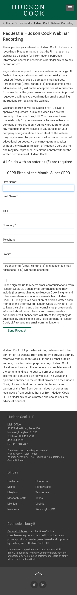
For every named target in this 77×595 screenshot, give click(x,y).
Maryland (13, 492)
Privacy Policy (14, 453)
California (13, 481)
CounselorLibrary (17, 531)
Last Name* (10, 196)
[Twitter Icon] (34, 584)
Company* (9, 225)
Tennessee (42, 492)
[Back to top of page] (38, 574)
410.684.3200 (15, 440)
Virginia (40, 503)
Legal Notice (30, 453)
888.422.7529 (27, 436)
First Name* (10, 182)
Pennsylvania (43, 486)
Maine (11, 486)
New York (13, 509)
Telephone (9, 239)
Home (10, 23)
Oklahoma (42, 481)
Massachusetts (17, 498)
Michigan (12, 503)
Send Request (17, 330)
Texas (39, 498)
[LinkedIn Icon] (43, 584)
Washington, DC (45, 509)
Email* (7, 254)
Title (5, 210)
